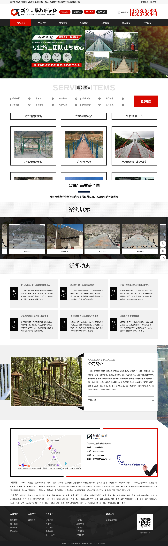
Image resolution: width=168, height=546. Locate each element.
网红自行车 (87, 105)
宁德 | (23, 503)
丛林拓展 (110, 105)
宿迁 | (34, 499)
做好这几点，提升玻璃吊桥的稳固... (35, 285)
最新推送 (153, 2)
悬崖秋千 (63, 98)
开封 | (42, 503)
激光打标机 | (60, 490)
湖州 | (54, 499)
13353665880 (163, 244)
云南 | (68, 495)
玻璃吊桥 (16, 98)
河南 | (32, 503)
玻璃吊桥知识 (111, 520)
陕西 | (25, 499)
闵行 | (100, 495)
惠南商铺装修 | (88, 486)
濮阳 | (72, 503)
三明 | (13, 503)
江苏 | (139, 495)
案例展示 (84, 23)
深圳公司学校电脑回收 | (47, 486)
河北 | (44, 495)
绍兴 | (49, 499)
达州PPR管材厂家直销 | (56, 483)
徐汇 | (78, 495)
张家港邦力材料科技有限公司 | (85, 483)
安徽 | (82, 499)
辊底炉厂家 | (22, 486)
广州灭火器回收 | (63, 486)
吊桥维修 (39, 105)
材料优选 (89, 12)
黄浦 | (73, 495)
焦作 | (68, 503)
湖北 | (119, 503)
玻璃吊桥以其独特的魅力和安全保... (35, 316)
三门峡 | (88, 503)
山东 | (27, 503)
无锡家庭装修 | (76, 486)
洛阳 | (47, 503)
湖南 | (124, 503)
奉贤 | (129, 495)
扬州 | (30, 499)
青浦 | (124, 495)
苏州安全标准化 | (108, 486)
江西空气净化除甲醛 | (140, 483)
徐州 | (148, 495)
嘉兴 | (58, 499)
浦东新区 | (94, 495)
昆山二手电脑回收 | (110, 483)
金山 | (115, 495)
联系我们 (147, 23)
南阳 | (105, 503)
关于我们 (105, 23)
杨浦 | (87, 495)
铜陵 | (113, 499)
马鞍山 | (103, 499)
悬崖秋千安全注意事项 (129, 316)
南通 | (15, 499)
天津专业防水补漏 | (123, 490)
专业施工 (77, 12)
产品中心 (42, 23)
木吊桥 (38, 98)
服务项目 (84, 87)
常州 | (153, 495)
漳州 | (151, 499)
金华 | (63, 499)
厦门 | (147, 499)
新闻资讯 (63, 23)
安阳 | (58, 503)
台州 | (73, 499)
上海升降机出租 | (125, 483)
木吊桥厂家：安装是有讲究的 (82, 285)
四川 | (58, 495)
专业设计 (65, 12)
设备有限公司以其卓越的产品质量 (84, 316)
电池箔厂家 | (91, 490)
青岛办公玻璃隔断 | (29, 490)
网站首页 (21, 23)
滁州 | (132, 499)
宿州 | (127, 499)
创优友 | (100, 483)
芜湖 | (92, 499)
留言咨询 (126, 23)
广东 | (34, 495)
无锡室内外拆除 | (135, 486)
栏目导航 (14, 514)
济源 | (114, 503)
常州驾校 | (17, 490)
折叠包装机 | (70, 490)
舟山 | (78, 499)
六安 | (137, 499)
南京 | (143, 495)
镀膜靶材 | (69, 483)
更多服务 (146, 101)
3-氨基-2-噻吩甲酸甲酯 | (37, 483)
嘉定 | (110, 495)
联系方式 (14, 527)
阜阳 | (123, 499)
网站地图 (144, 2)
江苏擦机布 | (42, 490)
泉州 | (18, 503)
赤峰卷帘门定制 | (122, 486)
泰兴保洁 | (100, 490)
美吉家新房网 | (80, 490)
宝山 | (105, 495)
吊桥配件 (16, 105)
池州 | (142, 499)
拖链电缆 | (51, 490)
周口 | (93, 503)
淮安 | (20, 499)
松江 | (119, 495)
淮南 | (97, 499)
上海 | (63, 495)
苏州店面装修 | (148, 486)
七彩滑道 (63, 105)
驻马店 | (99, 503)
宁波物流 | (98, 486)
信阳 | (109, 503)
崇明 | (134, 495)
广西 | (39, 495)
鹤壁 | (63, 503)
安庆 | (118, 499)
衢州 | (68, 499)
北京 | (30, 495)
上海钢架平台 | (32, 486)
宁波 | (39, 499)
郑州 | (37, 503)
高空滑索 (110, 98)
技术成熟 (102, 12)
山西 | (54, 495)
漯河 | (82, 503)
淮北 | (108, 499)
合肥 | (87, 499)
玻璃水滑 (86, 98)
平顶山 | (52, 503)
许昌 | (77, 503)
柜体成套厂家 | (110, 490)
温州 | (44, 499)
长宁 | (82, 495)
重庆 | (49, 495)
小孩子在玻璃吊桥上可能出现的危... (134, 285)
